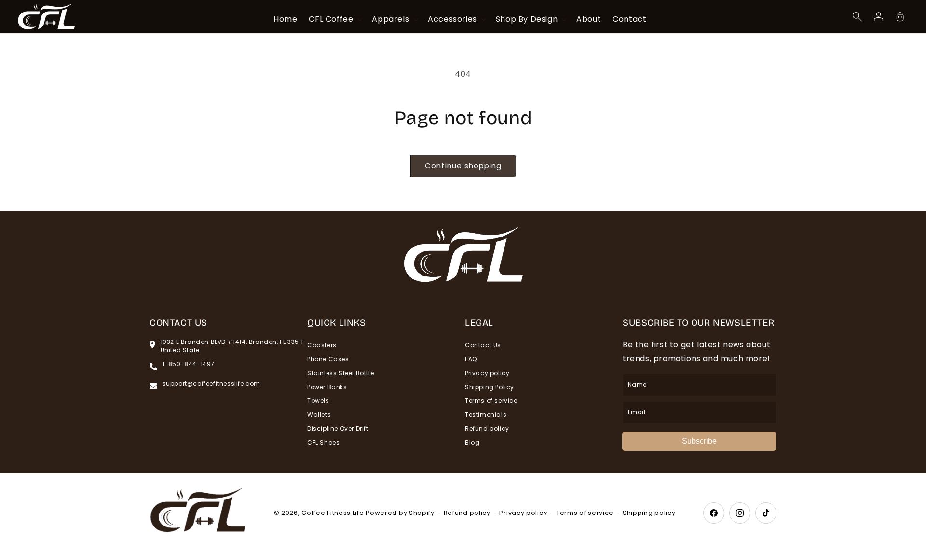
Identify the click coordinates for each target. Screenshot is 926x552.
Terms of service (491, 400)
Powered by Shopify (400, 512)
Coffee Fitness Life (332, 512)
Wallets (319, 414)
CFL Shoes (323, 442)
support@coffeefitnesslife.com (211, 384)
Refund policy (487, 428)
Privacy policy (487, 373)
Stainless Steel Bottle (340, 373)
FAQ (471, 359)
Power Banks (327, 387)
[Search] (857, 16)
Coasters (322, 345)
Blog (472, 442)
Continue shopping (463, 165)
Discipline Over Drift (337, 428)
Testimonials (485, 414)
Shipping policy (649, 512)
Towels (318, 400)
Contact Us (483, 345)
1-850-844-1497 (189, 364)
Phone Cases (328, 359)
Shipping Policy (489, 387)
